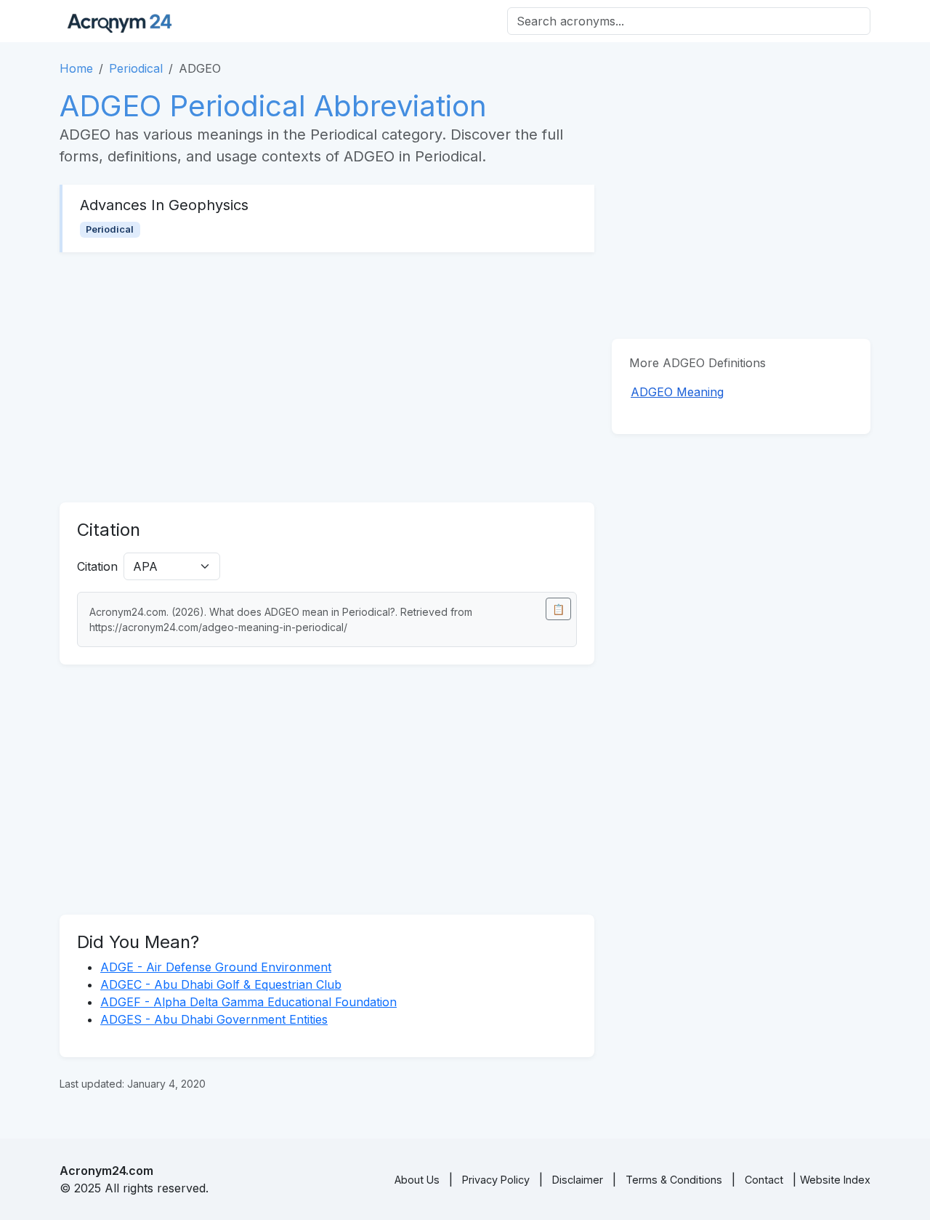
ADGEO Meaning (677, 392)
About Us (417, 1179)
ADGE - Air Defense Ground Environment (215, 967)
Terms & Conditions (674, 1179)
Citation (97, 566)
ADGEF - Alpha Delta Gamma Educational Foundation (248, 1002)
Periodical (136, 68)
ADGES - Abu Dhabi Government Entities (214, 1019)
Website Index (835, 1179)
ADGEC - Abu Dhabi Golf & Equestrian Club (220, 984)
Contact (764, 1179)
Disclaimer (577, 1179)
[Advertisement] (327, 377)
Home (76, 68)
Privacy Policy (496, 1179)
